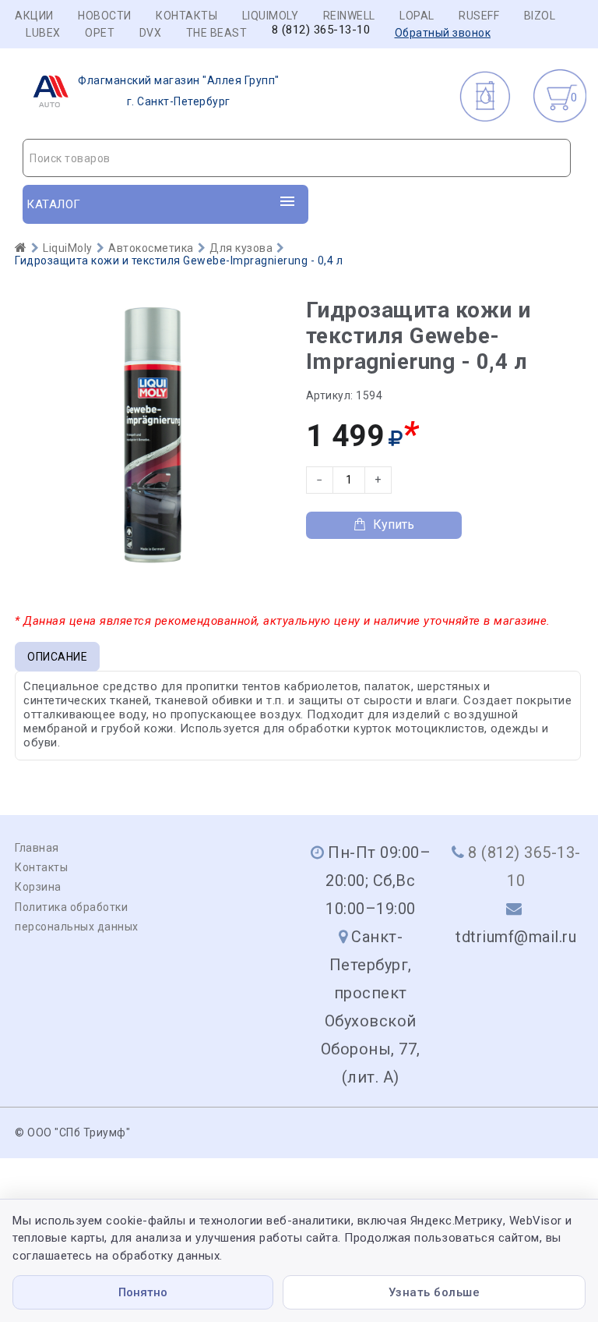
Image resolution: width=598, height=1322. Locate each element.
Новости (105, 15)
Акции (34, 15)
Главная (37, 848)
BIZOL (540, 15)
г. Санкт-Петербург (179, 91)
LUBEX (43, 33)
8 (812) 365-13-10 (321, 30)
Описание (57, 656)
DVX (150, 33)
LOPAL (416, 15)
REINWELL (349, 15)
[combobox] (297, 158)
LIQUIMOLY (270, 15)
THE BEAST (217, 33)
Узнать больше (434, 1292)
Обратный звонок (443, 33)
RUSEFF (479, 15)
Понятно (142, 1292)
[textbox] (296, 158)
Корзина (38, 887)
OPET (99, 33)
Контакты (186, 15)
